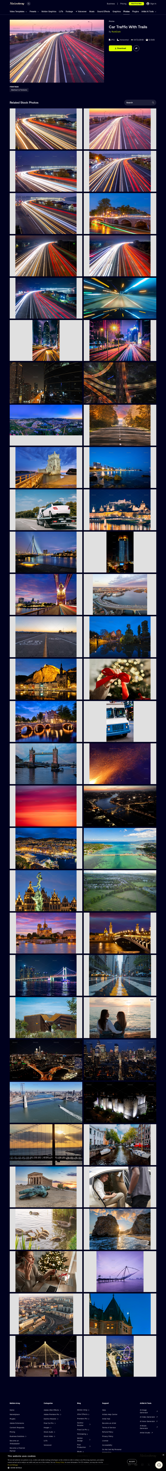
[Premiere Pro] (88, 1418)
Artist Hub (106, 1419)
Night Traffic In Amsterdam (96, 231)
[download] (78, 146)
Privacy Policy (107, 1436)
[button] (57, 1467)
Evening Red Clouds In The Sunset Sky (27, 823)
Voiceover (82, 11)
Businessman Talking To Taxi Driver (100, 1204)
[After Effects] (88, 1414)
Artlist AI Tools (147, 11)
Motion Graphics (49, 11)
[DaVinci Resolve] (90, 1424)
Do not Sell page (13, 1465)
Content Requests (17, 1428)
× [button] (163, 1455)
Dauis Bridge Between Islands (97, 865)
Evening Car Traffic (93, 188)
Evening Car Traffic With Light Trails (26, 146)
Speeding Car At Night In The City (99, 315)
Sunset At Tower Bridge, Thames (25, 781)
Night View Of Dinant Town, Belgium (26, 696)
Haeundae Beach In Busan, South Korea (102, 485)
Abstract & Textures (19, 90)
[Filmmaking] (87, 1434)
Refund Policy (107, 1432)
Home (12, 1410)
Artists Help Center (109, 1414)
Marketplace (15, 1414)
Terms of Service (109, 1428)
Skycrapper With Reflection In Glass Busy (28, 400)
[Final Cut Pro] (88, 1429)
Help (104, 1410)
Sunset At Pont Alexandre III (97, 950)
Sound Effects (103, 11)
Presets (33, 11)
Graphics (117, 11)
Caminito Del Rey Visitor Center (24, 1035)
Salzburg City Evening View (96, 527)
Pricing (12, 1432)
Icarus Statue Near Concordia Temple (27, 1204)
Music (92, 11)
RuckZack (116, 32)
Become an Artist (109, 1423)
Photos (126, 11)
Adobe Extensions (17, 1423)
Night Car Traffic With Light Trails (99, 273)
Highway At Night (19, 273)
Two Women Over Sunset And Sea (99, 1035)
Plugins (135, 11)
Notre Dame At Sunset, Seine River (26, 950)
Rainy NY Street (92, 992)
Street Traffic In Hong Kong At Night (26, 358)
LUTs (61, 11)
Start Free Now (136, 4)
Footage (69, 11)
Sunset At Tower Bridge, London (24, 612)
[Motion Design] (90, 1439)
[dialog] (83, 1461)
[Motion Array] (88, 1409)
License (105, 1441)
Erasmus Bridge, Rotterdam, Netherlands (28, 569)
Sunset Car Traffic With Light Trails (100, 146)
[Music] (83, 1451)
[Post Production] (90, 1446)
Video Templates (17, 11)
